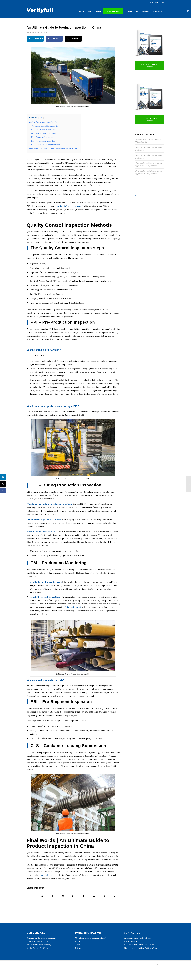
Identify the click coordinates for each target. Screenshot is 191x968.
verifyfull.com (46, 875)
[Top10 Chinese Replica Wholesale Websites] (188, 484)
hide (41, 118)
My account (153, 2)
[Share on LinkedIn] (73, 896)
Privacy (78, 948)
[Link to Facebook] (162, 964)
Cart (162, 2)
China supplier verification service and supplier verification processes (148, 164)
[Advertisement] (149, 242)
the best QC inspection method (70, 206)
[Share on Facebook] (32, 896)
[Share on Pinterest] (63, 896)
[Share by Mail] (114, 896)
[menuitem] (90, 11)
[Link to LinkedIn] (157, 964)
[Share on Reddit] (104, 896)
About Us (79, 944)
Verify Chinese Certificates (38, 948)
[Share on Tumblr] (83, 896)
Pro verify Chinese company (39, 941)
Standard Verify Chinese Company (41, 937)
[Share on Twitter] (42, 896)
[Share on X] (3, 484)
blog (46, 32)
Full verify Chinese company (39, 944)
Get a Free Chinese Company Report (90, 937)
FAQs (77, 941)
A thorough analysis (73, 607)
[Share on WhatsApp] (52, 896)
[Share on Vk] (94, 896)
